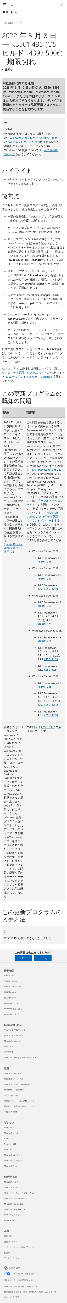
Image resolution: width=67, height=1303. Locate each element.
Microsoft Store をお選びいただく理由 (20, 1057)
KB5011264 (45, 606)
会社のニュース (10, 1241)
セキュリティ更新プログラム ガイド (24, 372)
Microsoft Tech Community (15, 1198)
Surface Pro (9, 975)
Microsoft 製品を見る (13, 1008)
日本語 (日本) (14, 1268)
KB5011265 (45, 686)
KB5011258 (45, 561)
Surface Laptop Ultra (12, 986)
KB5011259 (51, 589)
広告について (50, 1291)
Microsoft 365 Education (14, 1089)
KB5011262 (51, 704)
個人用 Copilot (10, 997)
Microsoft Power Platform (14, 1209)
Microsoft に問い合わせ (14, 1286)
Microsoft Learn (10, 1187)
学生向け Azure (10, 1111)
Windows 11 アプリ (12, 1014)
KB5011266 (45, 641)
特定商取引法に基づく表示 (15, 1291)
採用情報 (8, 1236)
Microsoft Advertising (13, 1155)
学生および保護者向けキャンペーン (19, 1106)
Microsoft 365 (10, 1149)
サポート (8, 12)
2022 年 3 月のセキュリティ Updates (28, 376)
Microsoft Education (12, 1073)
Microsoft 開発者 (11, 1182)
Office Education (11, 1095)
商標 (41, 1291)
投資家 (7, 1252)
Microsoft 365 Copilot (13, 1160)
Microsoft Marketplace (13, 1203)
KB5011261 (51, 669)
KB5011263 (51, 659)
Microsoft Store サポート (14, 1041)
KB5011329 (45, 624)
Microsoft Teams (11, 1166)
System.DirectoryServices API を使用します (13, 547)
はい (23, 958)
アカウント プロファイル (14, 1030)
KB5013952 (48, 727)
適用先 (8, 69)
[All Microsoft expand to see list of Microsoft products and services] (4, 5)
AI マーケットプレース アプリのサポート (21, 1192)
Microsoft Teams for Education (17, 1084)
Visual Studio (9, 1220)
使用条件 (33, 1291)
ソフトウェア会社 (11, 1214)
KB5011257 (45, 578)
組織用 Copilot (10, 992)
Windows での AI (11, 1003)
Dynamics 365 (10, 1144)
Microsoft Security (11, 1133)
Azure (6, 1138)
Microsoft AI (9, 1127)
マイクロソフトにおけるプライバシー (20, 1247)
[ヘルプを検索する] (12, 4)
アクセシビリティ (11, 1258)
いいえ (43, 958)
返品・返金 (9, 1046)
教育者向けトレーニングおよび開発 (19, 1100)
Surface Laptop (10, 981)
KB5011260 (51, 715)
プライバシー (31, 1286)
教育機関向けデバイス (13, 1078)
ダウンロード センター (14, 1035)
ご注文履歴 (9, 1052)
